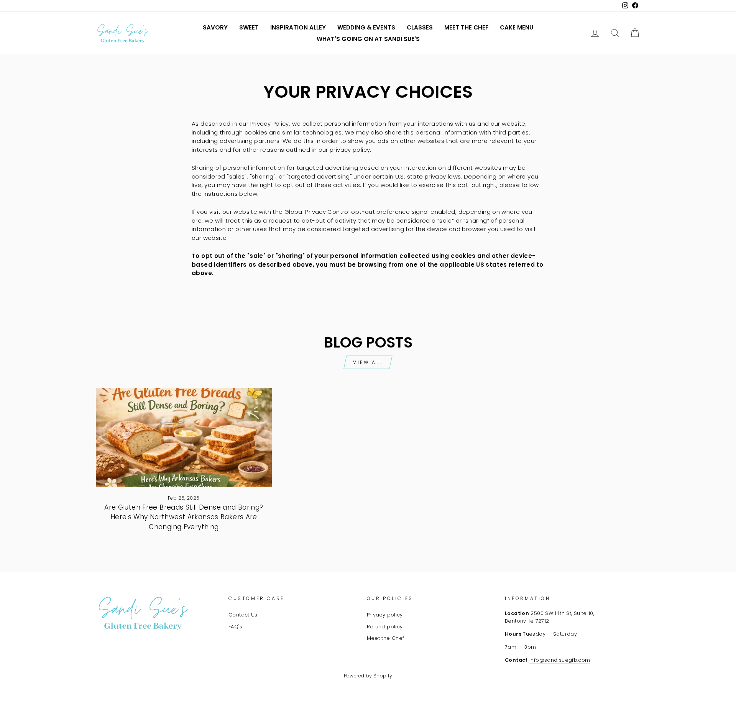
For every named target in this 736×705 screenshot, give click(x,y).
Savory (215, 27)
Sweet (249, 27)
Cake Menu (516, 27)
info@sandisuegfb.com (559, 660)
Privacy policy (385, 615)
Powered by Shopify (368, 675)
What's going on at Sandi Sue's (368, 39)
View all (368, 362)
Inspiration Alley (298, 27)
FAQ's (235, 626)
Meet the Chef (466, 27)
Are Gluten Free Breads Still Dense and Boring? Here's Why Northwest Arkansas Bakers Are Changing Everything (183, 517)
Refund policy (385, 626)
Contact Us (243, 615)
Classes (420, 27)
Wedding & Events (366, 27)
